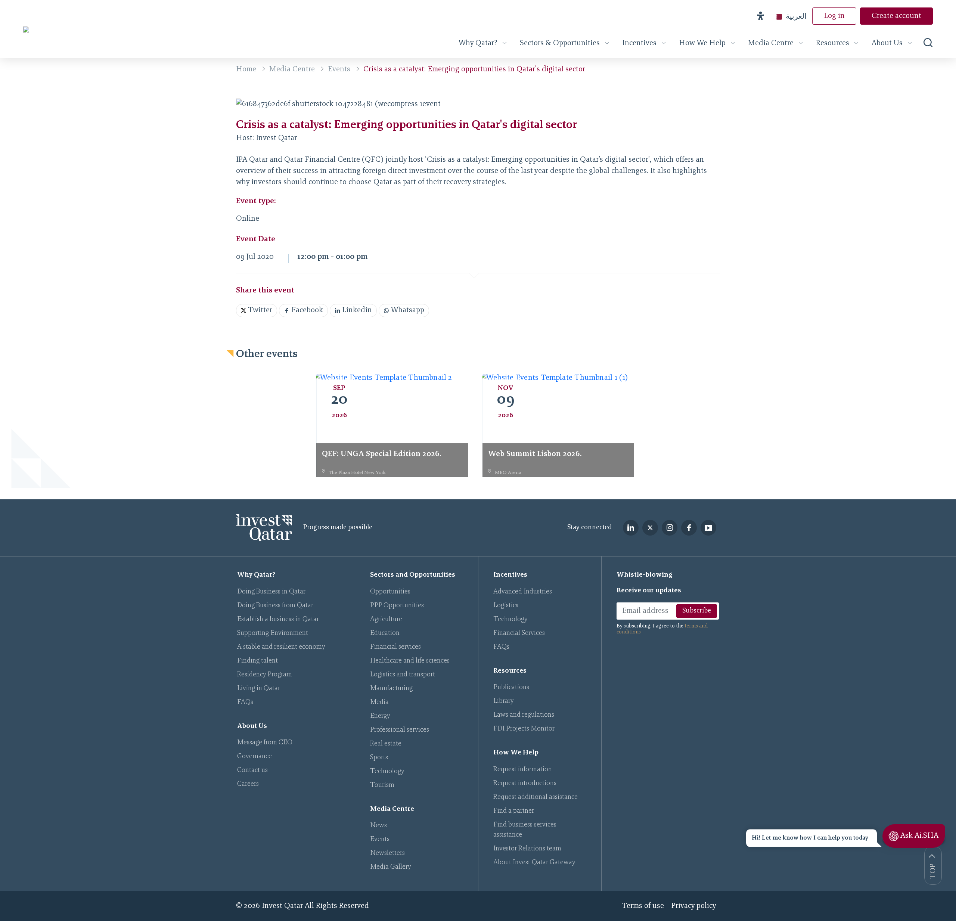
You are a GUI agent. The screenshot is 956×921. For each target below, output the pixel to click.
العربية (796, 16)
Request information (522, 769)
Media (379, 702)
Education (385, 633)
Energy (380, 716)
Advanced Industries (522, 592)
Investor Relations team (527, 849)
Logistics (505, 605)
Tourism (382, 785)
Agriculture (386, 619)
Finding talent (257, 661)
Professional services (399, 730)
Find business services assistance (524, 830)
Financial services (395, 647)
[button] (760, 16)
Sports (379, 757)
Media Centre (771, 43)
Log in (834, 16)
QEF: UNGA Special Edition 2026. (381, 454)
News (378, 825)
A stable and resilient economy (281, 647)
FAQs (245, 702)
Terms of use (643, 906)
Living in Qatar (258, 688)
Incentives (639, 43)
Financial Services (519, 633)
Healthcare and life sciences (410, 661)
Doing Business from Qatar (275, 605)
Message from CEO (264, 742)
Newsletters (387, 853)
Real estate (385, 744)
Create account (896, 16)
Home (246, 69)
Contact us (252, 770)
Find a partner (513, 811)
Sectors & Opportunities (560, 43)
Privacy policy (693, 906)
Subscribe (696, 611)
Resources (832, 43)
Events (339, 69)
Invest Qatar (276, 138)
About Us (887, 43)
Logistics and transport (402, 675)
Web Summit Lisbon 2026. (535, 454)
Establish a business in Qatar (278, 619)
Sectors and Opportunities (412, 575)
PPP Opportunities (397, 605)
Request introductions (524, 783)
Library (503, 701)
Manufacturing (391, 688)
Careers (248, 784)
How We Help (702, 43)
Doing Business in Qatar (271, 592)
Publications (511, 687)
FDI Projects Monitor (524, 729)
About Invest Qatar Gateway (534, 862)
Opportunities (390, 592)
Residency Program (264, 675)
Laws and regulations (523, 715)
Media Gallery (390, 867)
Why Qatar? (478, 43)
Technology (387, 771)
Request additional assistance (535, 797)
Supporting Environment (272, 633)
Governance (254, 756)
